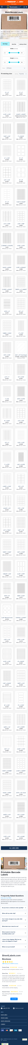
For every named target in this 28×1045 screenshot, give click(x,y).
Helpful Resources (5, 1021)
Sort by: (16, 73)
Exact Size (14, 44)
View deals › (14, 4)
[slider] (9, 52)
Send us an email (19, 1008)
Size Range (5, 43)
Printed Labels (4, 1018)
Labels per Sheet (22, 44)
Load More (14, 998)
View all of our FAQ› (6, 898)
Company (3, 1024)
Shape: (3, 68)
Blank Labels (4, 1014)
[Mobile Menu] (2, 7)
